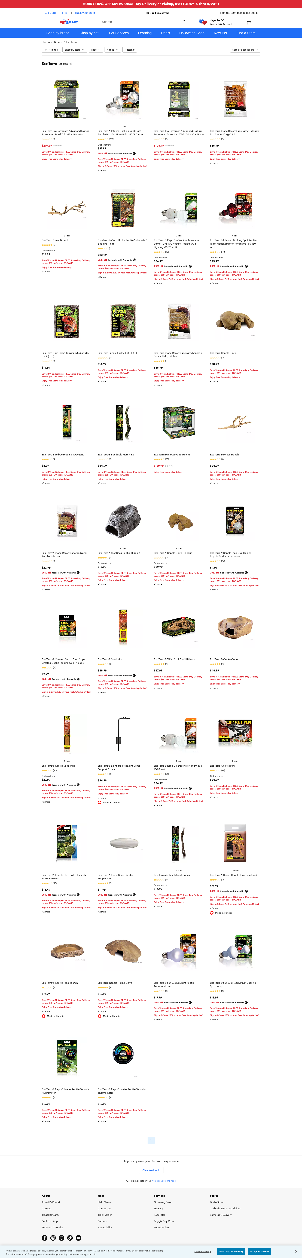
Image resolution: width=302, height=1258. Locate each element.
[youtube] (78, 1238)
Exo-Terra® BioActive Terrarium (172, 454)
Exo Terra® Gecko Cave (224, 659)
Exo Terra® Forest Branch (224, 454)
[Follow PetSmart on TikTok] (70, 1238)
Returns (102, 1221)
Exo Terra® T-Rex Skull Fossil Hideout (174, 659)
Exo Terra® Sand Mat (110, 659)
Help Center (105, 1202)
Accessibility (105, 1227)
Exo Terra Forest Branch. (55, 240)
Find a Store (216, 1202)
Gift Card (50, 12)
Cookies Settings (202, 1251)
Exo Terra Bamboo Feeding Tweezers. (63, 454)
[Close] (296, 1251)
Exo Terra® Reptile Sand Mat (58, 765)
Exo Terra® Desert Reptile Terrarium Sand (233, 875)
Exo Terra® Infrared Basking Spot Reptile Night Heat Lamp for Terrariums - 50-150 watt (233, 244)
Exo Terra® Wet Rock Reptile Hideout (119, 552)
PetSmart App (50, 1221)
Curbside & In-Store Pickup (225, 1208)
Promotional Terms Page (163, 1180)
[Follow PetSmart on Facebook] (44, 1238)
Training (158, 1208)
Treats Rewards (50, 1214)
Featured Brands (52, 42)
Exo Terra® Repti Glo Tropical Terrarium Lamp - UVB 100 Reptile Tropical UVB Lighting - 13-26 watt (176, 244)
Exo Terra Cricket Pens (222, 765)
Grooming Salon (163, 1202)
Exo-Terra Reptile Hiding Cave (115, 982)
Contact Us (104, 1208)
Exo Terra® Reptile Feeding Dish (60, 982)
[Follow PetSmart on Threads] (61, 1238)
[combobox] (144, 21)
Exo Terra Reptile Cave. (223, 352)
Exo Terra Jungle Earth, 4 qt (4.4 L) (117, 352)
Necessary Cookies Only (231, 1251)
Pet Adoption (161, 1227)
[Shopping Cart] (253, 23)
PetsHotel (159, 1214)
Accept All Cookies (259, 1251)
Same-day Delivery (221, 1214)
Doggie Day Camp (164, 1221)
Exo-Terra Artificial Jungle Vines (172, 875)
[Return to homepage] (69, 21)
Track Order (105, 1214)
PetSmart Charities (52, 1227)
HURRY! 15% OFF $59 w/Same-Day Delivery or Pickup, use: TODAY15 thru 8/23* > (151, 4)
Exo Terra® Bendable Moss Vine (116, 454)
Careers (46, 1208)
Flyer (65, 12)
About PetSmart (51, 1202)
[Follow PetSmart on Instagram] (53, 1238)
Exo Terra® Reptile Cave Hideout (173, 552)
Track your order (85, 12)
